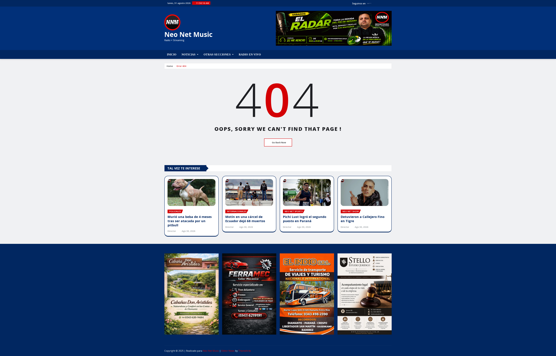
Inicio (171, 54)
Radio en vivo (250, 54)
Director (172, 231)
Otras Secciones (217, 54)
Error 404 (181, 66)
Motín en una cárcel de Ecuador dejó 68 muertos (245, 218)
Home (170, 66)
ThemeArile (244, 350)
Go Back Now (279, 142)
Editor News (228, 350)
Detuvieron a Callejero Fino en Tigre (362, 218)
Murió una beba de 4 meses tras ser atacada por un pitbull (190, 220)
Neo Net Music (188, 34)
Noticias (189, 54)
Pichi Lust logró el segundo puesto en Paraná (304, 218)
